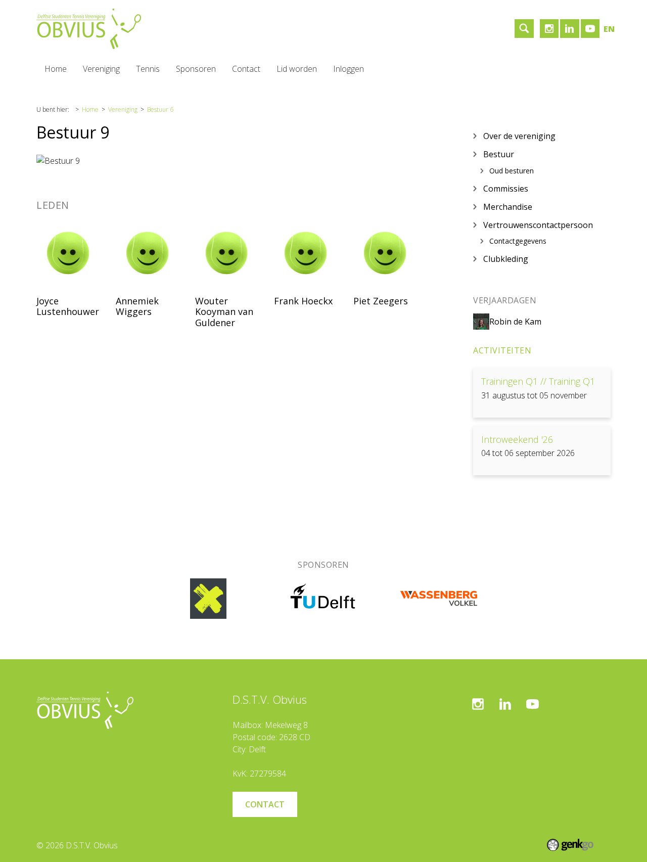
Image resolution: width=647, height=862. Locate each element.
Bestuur (498, 154)
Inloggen (348, 68)
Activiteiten (502, 350)
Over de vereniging (519, 135)
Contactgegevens (517, 241)
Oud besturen (511, 170)
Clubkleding (505, 258)
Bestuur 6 (160, 109)
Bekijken (542, 393)
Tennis (148, 68)
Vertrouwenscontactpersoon (538, 224)
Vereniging (101, 68)
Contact (246, 68)
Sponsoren (196, 68)
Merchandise (507, 206)
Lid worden (296, 68)
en (609, 28)
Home (55, 68)
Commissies (505, 188)
